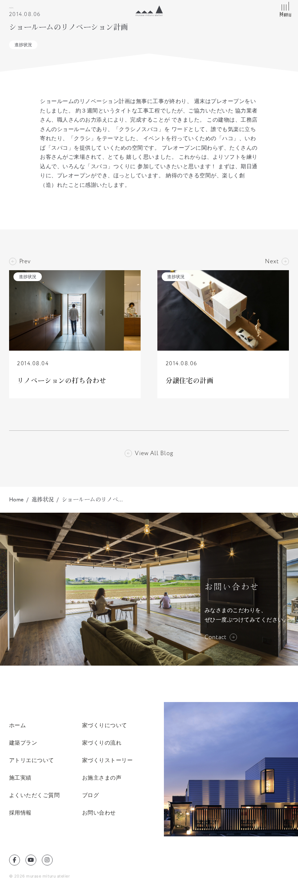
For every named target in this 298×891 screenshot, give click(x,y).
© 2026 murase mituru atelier (39, 876)
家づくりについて (104, 725)
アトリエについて (31, 760)
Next (272, 261)
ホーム (17, 725)
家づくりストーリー (107, 760)
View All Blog (154, 453)
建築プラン (23, 742)
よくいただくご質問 (34, 795)
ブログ (90, 795)
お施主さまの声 (102, 777)
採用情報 (20, 812)
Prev (25, 261)
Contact (216, 637)
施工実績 (20, 777)
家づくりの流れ (102, 742)
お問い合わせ (99, 812)
